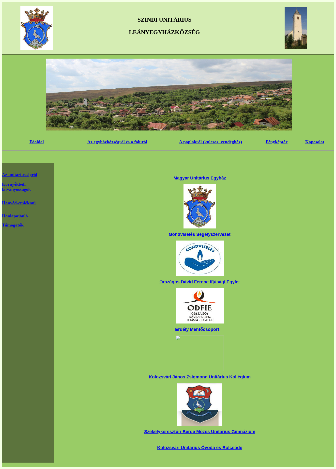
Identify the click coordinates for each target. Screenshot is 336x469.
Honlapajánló (15, 215)
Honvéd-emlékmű (19, 202)
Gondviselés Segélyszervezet (199, 234)
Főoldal (37, 141)
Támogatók (13, 225)
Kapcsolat (314, 141)
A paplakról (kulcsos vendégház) (210, 141)
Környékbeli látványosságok (16, 187)
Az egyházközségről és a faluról (117, 141)
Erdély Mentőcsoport (199, 329)
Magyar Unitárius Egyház (199, 178)
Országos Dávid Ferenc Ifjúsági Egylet (199, 281)
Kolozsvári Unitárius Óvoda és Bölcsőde (199, 447)
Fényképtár (277, 141)
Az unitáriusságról (19, 174)
